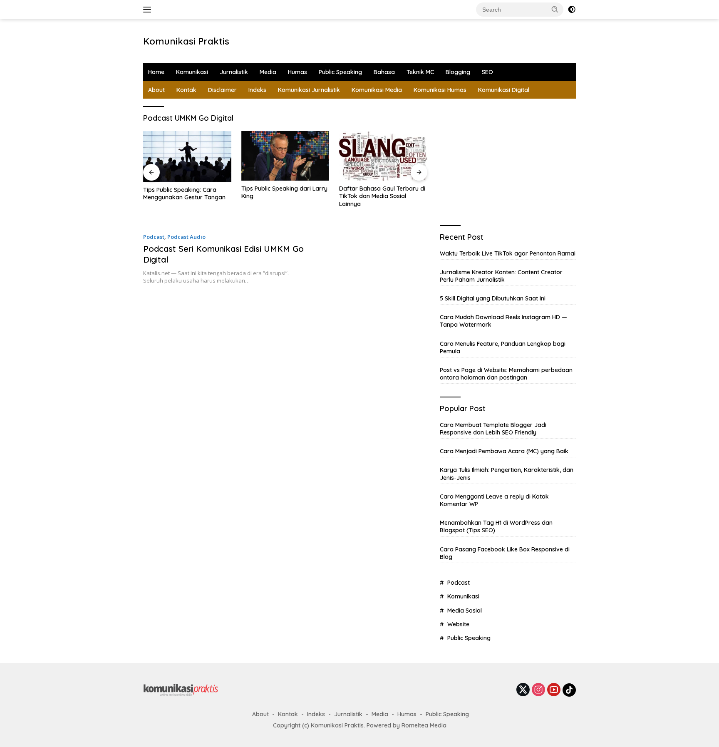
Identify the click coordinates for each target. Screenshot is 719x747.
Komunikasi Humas (440, 90)
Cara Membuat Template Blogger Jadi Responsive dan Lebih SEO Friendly (493, 428)
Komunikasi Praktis (186, 41)
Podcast (153, 237)
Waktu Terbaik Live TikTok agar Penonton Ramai (507, 253)
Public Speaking (340, 72)
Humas (297, 72)
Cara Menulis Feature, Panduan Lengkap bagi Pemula (502, 347)
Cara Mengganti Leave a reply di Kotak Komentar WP (494, 500)
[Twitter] (523, 690)
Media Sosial (464, 610)
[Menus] (148, 9)
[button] (555, 9)
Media (268, 72)
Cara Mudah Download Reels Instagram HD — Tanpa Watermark (503, 320)
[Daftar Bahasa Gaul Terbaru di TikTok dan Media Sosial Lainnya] (383, 156)
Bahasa (384, 72)
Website (458, 624)
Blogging (458, 72)
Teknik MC (420, 72)
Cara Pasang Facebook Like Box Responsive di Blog (505, 553)
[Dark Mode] (572, 9)
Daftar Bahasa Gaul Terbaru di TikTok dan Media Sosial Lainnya (382, 196)
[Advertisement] (370, 39)
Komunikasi (192, 72)
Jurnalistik (234, 72)
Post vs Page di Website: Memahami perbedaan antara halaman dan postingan (506, 373)
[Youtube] (553, 690)
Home (156, 72)
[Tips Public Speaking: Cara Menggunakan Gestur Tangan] (187, 156)
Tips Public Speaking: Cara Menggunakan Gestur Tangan (184, 193)
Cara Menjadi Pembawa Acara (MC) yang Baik (504, 451)
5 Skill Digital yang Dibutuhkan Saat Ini (492, 298)
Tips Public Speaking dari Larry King (284, 192)
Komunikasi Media (377, 90)
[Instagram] (538, 690)
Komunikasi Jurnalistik (309, 90)
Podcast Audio (186, 237)
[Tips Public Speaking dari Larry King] (285, 156)
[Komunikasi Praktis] (180, 689)
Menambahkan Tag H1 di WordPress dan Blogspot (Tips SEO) (496, 526)
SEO (487, 72)
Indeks (257, 90)
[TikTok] (569, 690)
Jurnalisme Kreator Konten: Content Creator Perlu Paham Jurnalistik (501, 275)
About (156, 90)
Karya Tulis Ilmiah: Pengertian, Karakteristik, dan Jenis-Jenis (506, 473)
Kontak (186, 90)
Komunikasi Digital (503, 90)
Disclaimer (222, 90)
